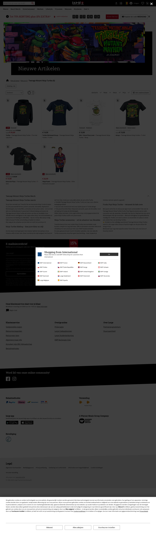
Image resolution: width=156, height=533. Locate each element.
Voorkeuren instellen (106, 527)
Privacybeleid (144, 511)
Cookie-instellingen (80, 511)
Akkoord (49, 527)
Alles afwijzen (78, 527)
